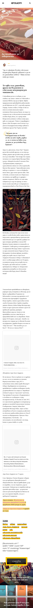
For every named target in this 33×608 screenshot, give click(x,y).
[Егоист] (16, 3)
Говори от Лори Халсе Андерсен (13, 509)
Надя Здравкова (12, 65)
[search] (30, 3)
